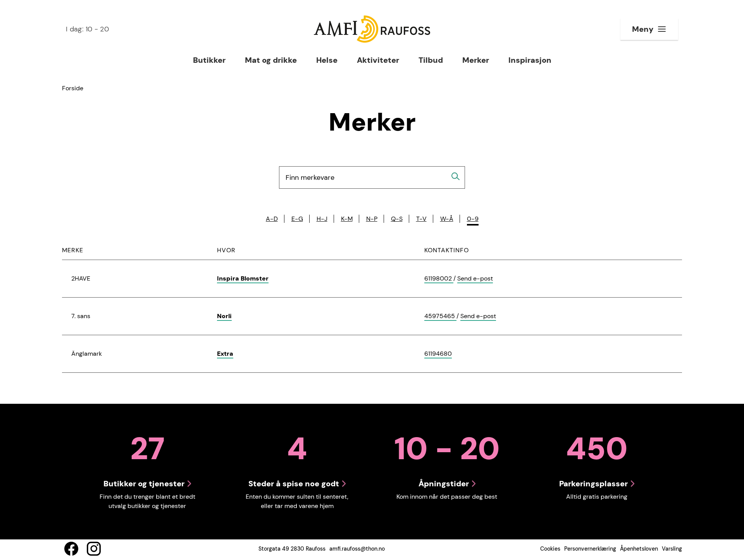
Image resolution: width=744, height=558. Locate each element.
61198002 (438, 278)
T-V (421, 219)
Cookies (550, 548)
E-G (297, 219)
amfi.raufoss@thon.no (357, 548)
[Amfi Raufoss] (372, 29)
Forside (72, 88)
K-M (347, 219)
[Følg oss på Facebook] (71, 548)
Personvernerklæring (590, 548)
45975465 (440, 316)
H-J (322, 219)
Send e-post (475, 278)
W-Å (446, 219)
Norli (224, 316)
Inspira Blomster (243, 278)
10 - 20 (87, 29)
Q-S (397, 219)
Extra (225, 354)
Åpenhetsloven (639, 548)
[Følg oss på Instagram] (93, 548)
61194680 (438, 354)
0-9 (473, 219)
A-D (272, 219)
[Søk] (455, 176)
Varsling (672, 548)
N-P (371, 219)
